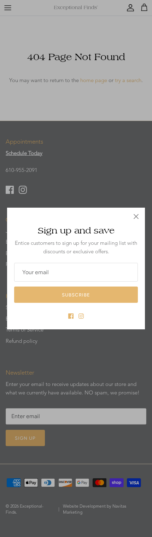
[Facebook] (71, 316)
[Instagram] (81, 316)
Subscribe (76, 295)
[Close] (136, 216)
